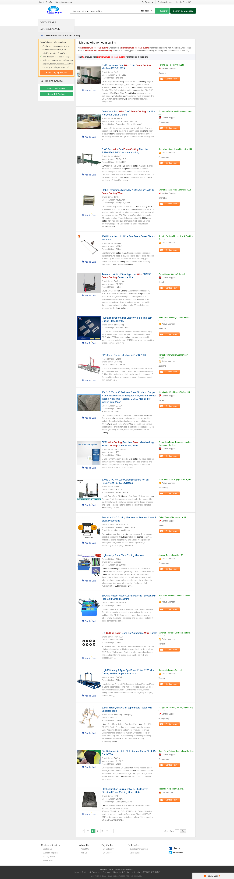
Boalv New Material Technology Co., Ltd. (176, 751)
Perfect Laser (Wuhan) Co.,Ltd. (172, 274)
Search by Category (183, 11)
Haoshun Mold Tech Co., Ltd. (171, 789)
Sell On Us (133, 845)
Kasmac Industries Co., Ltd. (170, 670)
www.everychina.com (124, 869)
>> (107, 831)
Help (138, 872)
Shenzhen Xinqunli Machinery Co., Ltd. (175, 149)
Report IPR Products (56, 94)
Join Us (84, 853)
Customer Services (50, 845)
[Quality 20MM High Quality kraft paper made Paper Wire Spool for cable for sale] (89, 729)
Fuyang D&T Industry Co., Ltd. (171, 65)
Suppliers (96, 872)
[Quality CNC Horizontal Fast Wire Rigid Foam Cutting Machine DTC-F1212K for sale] (89, 87)
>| (111, 831)
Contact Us (47, 849)
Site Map (106, 872)
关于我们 (146, 872)
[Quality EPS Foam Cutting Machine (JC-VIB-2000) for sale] (89, 377)
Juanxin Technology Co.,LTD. (171, 555)
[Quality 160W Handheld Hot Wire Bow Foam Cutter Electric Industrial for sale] (89, 258)
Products (85, 872)
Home (42, 35)
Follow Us (178, 852)
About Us (84, 845)
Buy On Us (107, 845)
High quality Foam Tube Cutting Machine (123, 555)
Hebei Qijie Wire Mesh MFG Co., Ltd (174, 392)
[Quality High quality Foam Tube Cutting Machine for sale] (89, 577)
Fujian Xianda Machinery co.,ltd (172, 517)
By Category (108, 849)
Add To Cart (90, 90)
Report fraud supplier (56, 88)
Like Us (176, 848)
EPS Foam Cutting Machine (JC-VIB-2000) (124, 355)
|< (83, 831)
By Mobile (107, 853)
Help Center (48, 860)
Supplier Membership (139, 849)
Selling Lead (135, 853)
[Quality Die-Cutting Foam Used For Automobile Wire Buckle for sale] (89, 655)
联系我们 (156, 872)
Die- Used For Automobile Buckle (129, 633)
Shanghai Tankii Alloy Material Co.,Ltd (175, 190)
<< (88, 831)
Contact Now (171, 79)
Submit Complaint (50, 853)
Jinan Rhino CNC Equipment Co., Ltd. (175, 479)
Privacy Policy (49, 857)
